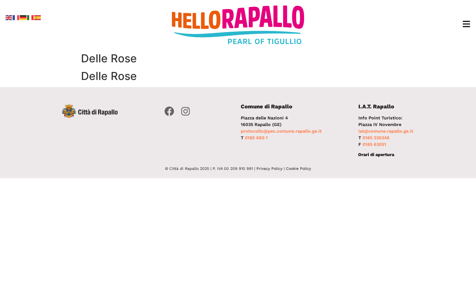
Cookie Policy (298, 168)
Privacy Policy (269, 168)
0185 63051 (374, 144)
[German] (23, 17)
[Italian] (30, 17)
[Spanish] (37, 17)
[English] (9, 17)
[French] (16, 17)
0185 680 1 (256, 137)
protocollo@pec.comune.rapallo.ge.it (281, 131)
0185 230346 (376, 137)
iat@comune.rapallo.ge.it (385, 131)
